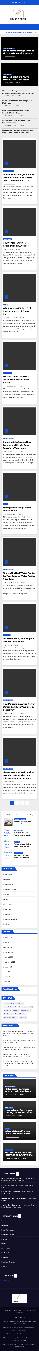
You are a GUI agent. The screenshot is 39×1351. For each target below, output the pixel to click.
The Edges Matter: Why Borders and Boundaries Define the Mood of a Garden (19, 1345)
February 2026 (8, 947)
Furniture (6, 879)
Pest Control (7, 372)
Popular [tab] (18, 815)
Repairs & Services (10, 919)
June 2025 (7, 977)
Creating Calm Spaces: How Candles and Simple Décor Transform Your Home (17, 445)
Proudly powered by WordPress (13, 1310)
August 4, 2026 (10, 56)
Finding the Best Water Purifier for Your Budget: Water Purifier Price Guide (19, 576)
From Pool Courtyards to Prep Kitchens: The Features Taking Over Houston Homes (19, 1322)
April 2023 (7, 982)
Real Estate (7, 634)
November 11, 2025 (10, 125)
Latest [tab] (8, 815)
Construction (7, 74)
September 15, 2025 (11, 582)
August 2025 (7, 967)
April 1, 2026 (9, 82)
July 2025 (6, 972)
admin (20, 56)
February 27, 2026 (10, 115)
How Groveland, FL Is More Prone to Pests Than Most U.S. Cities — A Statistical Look (19, 1329)
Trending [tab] (30, 815)
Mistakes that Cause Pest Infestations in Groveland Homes (16, 379)
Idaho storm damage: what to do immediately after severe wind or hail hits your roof (18, 53)
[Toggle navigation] (36, 27)
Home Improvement (9, 48)
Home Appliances (8, 700)
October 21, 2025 (10, 451)
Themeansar (19, 1312)
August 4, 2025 (9, 781)
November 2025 (8, 952)
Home (15, 1317)
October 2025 (8, 957)
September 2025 (9, 962)
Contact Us (5, 1281)
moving (5, 504)
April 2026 (7, 942)
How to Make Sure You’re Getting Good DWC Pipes (16, 78)
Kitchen (6, 304)
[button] (31, 27)
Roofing (6, 924)
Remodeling (7, 914)
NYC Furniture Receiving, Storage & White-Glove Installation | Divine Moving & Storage (19, 1339)
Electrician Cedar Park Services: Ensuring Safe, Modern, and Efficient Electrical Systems (19, 775)
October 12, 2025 (10, 514)
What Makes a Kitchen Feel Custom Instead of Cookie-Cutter (17, 311)
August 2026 (7, 937)
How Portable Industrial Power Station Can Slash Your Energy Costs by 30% (19, 707)
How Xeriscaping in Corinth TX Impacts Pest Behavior (19, 1334)
